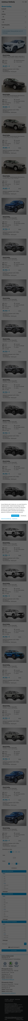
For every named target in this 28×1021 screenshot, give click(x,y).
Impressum (14, 518)
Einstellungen (23, 515)
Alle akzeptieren (15, 515)
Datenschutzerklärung (6, 518)
